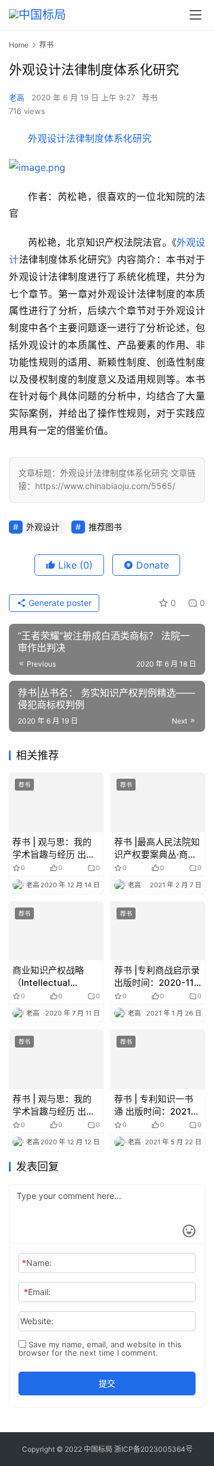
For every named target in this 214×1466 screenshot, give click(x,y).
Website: (37, 1321)
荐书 (150, 97)
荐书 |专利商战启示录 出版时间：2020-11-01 (157, 976)
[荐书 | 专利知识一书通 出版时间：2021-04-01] (158, 1059)
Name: (37, 1263)
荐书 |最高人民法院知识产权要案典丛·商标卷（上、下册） (157, 848)
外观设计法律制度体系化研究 (90, 138)
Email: (37, 1292)
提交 (107, 1383)
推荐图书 (105, 527)
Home (19, 44)
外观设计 (42, 527)
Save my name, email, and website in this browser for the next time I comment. (99, 1348)
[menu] (195, 15)
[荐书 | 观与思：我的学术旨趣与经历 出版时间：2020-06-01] (56, 802)
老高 (16, 97)
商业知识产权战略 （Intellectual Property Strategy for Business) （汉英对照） (55, 976)
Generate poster (59, 603)
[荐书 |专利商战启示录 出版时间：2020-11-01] (158, 931)
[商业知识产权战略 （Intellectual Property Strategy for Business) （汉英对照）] (56, 931)
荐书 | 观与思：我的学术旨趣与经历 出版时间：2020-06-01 (53, 848)
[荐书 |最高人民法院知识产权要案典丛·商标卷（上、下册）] (158, 802)
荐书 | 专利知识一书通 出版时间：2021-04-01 (154, 1105)
